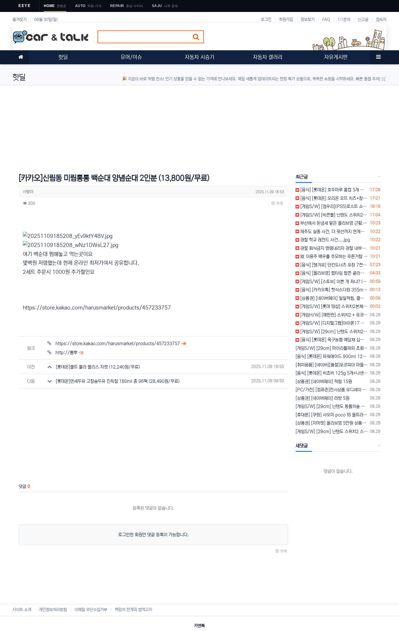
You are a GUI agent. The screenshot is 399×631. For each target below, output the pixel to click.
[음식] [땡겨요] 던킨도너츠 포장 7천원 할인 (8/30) (333, 264)
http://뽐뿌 (69, 352)
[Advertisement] (188, 126)
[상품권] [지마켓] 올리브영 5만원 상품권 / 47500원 (332, 423)
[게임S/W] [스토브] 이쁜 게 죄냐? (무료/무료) (333, 281)
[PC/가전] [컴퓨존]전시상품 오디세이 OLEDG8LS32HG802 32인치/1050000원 (332, 389)
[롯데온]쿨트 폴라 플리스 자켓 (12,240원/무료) (98, 366)
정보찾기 (308, 19)
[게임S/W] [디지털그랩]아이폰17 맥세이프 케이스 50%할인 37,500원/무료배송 (333, 323)
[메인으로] (21, 57)
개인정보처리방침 (53, 609)
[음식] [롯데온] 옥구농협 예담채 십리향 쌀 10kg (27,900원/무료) (333, 339)
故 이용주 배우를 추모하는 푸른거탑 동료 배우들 (333, 256)
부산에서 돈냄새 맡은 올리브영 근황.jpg (333, 223)
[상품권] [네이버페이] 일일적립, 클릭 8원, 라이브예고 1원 (333, 298)
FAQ (326, 19)
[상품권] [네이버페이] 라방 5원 (322, 398)
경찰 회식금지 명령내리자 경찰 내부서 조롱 (333, 248)
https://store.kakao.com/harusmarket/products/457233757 (97, 308)
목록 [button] (279, 203)
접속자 (381, 19)
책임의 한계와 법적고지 (133, 609)
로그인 (266, 19)
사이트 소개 (22, 609)
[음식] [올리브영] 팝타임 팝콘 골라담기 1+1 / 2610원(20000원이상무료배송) (333, 273)
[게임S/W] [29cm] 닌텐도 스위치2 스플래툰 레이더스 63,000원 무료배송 (332, 431)
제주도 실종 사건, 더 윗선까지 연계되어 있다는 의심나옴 (333, 231)
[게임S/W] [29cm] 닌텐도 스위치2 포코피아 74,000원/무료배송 (333, 331)
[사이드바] (378, 57)
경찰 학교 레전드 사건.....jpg (324, 239)
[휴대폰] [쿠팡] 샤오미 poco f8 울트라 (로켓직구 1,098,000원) (332, 414)
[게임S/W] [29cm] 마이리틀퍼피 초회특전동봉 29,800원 (332, 348)
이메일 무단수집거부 (90, 609)
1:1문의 (343, 19)
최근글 (302, 176)
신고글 (363, 19)
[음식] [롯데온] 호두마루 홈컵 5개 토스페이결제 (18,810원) (333, 189)
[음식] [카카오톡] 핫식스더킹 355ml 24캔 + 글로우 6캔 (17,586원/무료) (333, 289)
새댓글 (302, 445)
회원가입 (286, 19)
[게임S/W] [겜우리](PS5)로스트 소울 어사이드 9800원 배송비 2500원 (333, 206)
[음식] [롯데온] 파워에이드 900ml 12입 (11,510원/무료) (332, 356)
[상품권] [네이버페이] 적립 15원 (324, 381)
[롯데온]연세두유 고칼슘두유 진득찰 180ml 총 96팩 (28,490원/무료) (118, 381)
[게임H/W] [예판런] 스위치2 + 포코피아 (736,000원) (333, 314)
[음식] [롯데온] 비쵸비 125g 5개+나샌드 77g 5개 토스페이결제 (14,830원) (332, 373)
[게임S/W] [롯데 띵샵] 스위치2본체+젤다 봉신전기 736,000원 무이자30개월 (333, 306)
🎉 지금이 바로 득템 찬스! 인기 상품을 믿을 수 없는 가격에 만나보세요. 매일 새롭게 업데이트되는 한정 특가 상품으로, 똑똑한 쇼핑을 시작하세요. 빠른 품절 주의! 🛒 (254, 79)
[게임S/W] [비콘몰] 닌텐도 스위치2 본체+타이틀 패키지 (333, 214)
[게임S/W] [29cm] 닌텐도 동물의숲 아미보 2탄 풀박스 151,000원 (332, 406)
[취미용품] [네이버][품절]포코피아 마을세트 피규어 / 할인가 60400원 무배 (332, 364)
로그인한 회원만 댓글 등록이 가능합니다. (153, 534)
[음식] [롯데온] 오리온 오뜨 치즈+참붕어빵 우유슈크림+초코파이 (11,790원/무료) (333, 198)
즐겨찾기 (20, 19)
